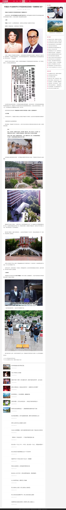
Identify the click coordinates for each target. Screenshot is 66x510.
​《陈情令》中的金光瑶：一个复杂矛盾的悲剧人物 (22, 437)
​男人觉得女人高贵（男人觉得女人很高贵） (21, 487)
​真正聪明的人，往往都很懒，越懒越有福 (20, 394)
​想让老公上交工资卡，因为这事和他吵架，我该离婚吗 (23, 473)
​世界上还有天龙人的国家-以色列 (18, 423)
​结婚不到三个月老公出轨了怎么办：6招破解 (21, 458)
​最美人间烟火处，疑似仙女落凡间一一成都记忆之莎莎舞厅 (24, 387)
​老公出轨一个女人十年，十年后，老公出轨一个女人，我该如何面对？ (27, 444)
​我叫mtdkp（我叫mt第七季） (52, 49)
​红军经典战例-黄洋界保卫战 (10, 358)
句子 (27, 1)
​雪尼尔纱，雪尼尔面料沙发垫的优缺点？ (54, 60)
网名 (30, 1)
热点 (17, 1)
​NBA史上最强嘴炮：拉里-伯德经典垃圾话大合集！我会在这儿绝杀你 (27, 430)
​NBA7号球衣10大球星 (16, 372)
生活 (23, 1)
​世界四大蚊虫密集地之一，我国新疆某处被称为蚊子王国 (24, 408)
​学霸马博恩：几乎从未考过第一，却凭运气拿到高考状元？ (24, 401)
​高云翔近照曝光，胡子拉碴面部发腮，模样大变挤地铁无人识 (25, 415)
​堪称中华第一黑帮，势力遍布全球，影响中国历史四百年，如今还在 (26, 379)
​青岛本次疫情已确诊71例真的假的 (53, 55)
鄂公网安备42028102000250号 (26, 509)
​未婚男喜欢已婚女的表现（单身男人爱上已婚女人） (23, 501)
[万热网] (5, 2)
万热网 (3, 3)
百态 (20, 1)
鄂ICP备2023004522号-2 (34, 509)
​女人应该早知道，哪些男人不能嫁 (19, 480)
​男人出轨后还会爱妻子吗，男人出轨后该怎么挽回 (22, 494)
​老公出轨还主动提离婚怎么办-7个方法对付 (21, 451)
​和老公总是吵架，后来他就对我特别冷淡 (20, 466)
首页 (14, 1)
